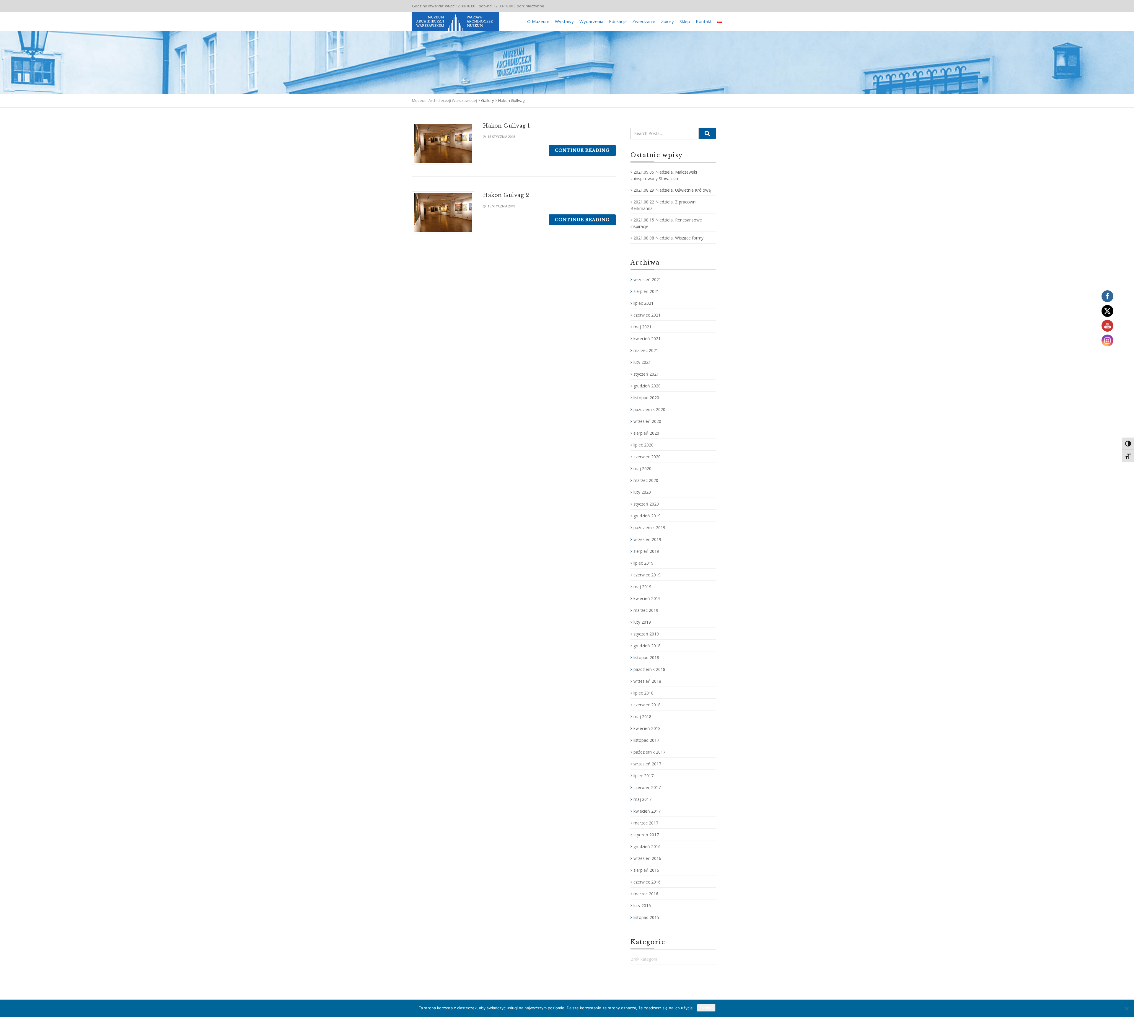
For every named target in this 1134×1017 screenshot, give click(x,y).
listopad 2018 (646, 657)
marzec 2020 (645, 480)
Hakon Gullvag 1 (506, 126)
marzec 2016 (645, 894)
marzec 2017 (645, 823)
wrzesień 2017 (647, 764)
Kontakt (704, 21)
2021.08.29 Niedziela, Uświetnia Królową (672, 190)
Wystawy (564, 21)
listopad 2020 (646, 397)
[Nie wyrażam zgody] (1127, 1008)
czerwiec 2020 (647, 456)
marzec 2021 (645, 350)
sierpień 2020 (646, 433)
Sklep (685, 21)
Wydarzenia (591, 21)
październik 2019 (649, 527)
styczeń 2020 (646, 504)
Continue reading (582, 150)
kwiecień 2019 (647, 598)
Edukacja (618, 21)
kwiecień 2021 (647, 338)
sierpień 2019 (646, 551)
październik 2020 (649, 409)
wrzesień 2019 (647, 539)
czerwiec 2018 (647, 705)
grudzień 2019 (647, 516)
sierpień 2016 (646, 870)
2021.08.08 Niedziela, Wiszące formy (668, 238)
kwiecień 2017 (647, 811)
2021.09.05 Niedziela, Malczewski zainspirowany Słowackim (663, 175)
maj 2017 (642, 799)
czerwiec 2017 (647, 787)
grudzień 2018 (647, 645)
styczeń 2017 (646, 834)
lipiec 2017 (643, 775)
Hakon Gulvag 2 (506, 195)
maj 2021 (642, 327)
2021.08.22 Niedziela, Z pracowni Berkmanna (663, 205)
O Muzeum (538, 21)
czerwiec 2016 (647, 882)
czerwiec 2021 (647, 315)
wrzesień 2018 (647, 681)
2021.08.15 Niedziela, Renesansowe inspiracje (666, 223)
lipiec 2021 (643, 303)
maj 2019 (642, 586)
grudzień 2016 (647, 846)
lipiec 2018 (643, 693)
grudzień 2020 (647, 386)
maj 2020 (642, 468)
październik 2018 (649, 669)
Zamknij (706, 1007)
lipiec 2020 (643, 445)
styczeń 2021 (646, 374)
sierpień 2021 (646, 291)
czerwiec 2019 (647, 575)
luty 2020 (642, 492)
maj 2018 (642, 716)
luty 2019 (642, 622)
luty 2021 (642, 362)
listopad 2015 (646, 917)
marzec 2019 (645, 610)
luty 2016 (642, 905)
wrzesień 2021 (647, 279)
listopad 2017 (646, 740)
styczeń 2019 (646, 634)
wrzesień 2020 (647, 421)
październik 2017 (649, 752)
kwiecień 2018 (647, 728)
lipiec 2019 (643, 563)
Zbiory (667, 21)
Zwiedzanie (643, 21)
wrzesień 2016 (647, 858)
